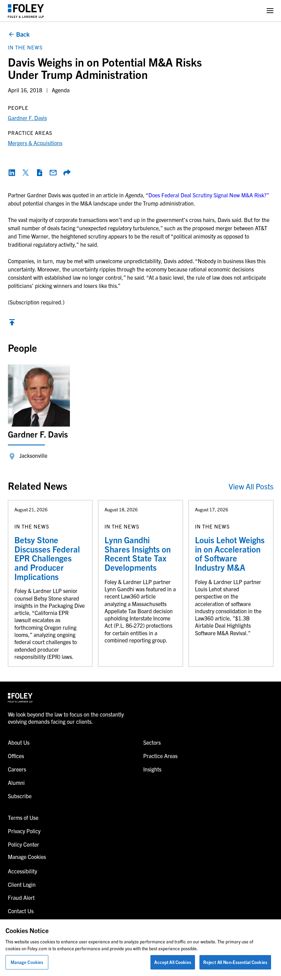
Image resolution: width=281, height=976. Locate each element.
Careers (17, 769)
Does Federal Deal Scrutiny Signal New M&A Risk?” (208, 194)
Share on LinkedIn (12, 173)
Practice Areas (160, 755)
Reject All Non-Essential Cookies (235, 962)
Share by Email (53, 173)
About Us (18, 742)
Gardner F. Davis (27, 117)
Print (39, 173)
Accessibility (22, 871)
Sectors (152, 742)
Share (67, 173)
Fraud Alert (21, 897)
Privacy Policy (24, 830)
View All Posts (251, 486)
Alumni (16, 782)
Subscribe (20, 795)
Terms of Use (23, 817)
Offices (16, 755)
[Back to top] (12, 324)
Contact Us (21, 910)
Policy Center (23, 844)
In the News (25, 47)
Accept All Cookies (172, 962)
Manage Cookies (27, 962)
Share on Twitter (26, 173)
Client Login (22, 884)
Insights (152, 769)
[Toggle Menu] (270, 10)
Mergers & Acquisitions (35, 142)
